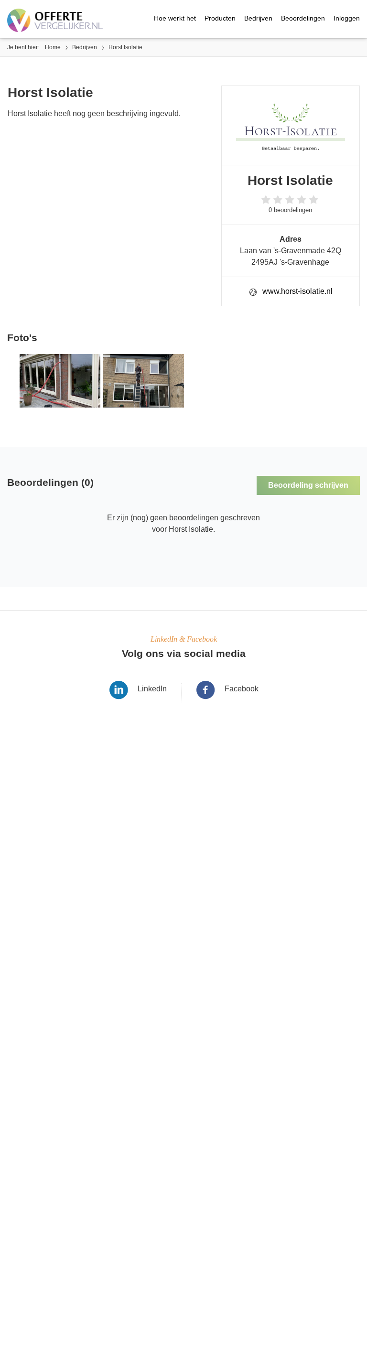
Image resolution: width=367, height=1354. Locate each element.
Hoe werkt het (175, 18)
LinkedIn (152, 689)
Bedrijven (258, 18)
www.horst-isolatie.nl (297, 291)
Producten (220, 18)
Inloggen (347, 18)
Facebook (242, 689)
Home (53, 47)
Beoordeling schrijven (308, 485)
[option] (58, 381)
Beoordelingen (303, 18)
